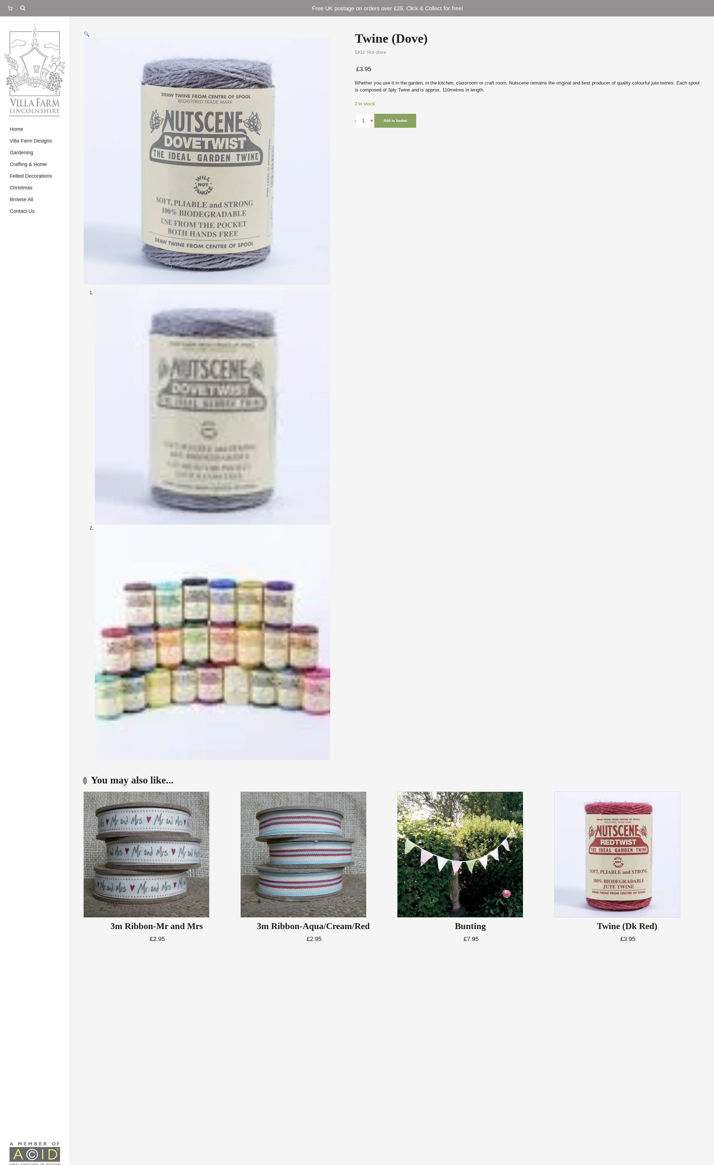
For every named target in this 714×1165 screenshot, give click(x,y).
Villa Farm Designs (31, 141)
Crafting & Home (28, 164)
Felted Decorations (31, 176)
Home (16, 129)
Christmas (21, 187)
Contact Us (22, 211)
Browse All (21, 199)
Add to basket (395, 121)
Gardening (21, 152)
